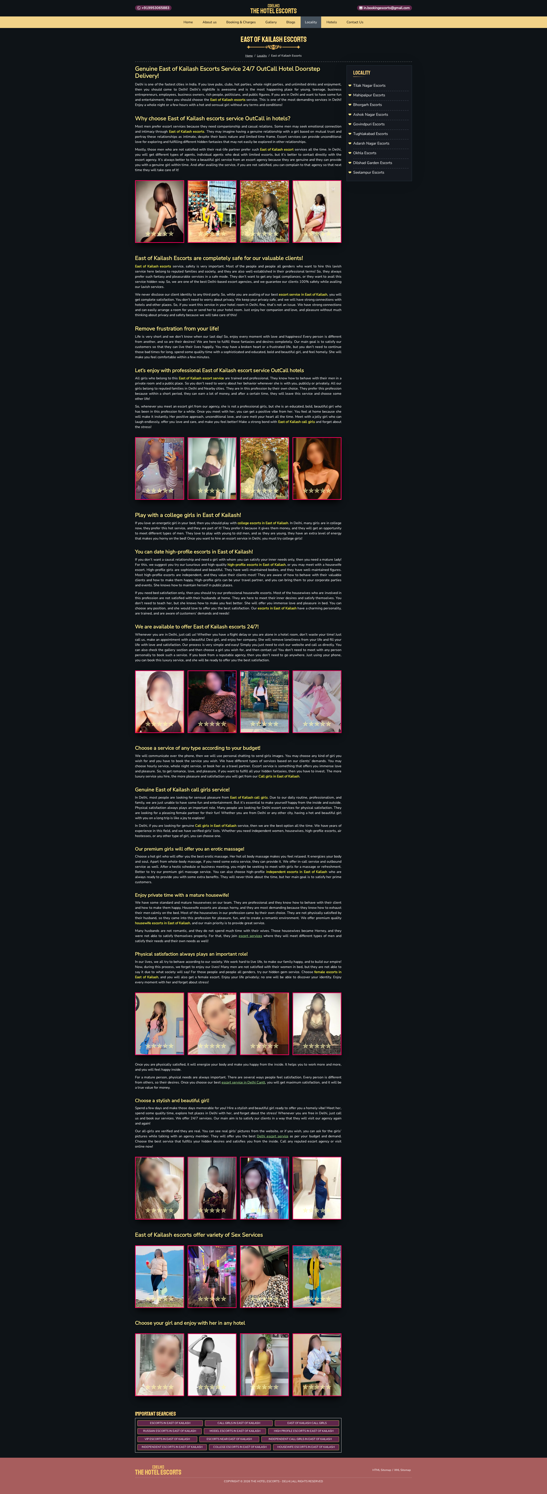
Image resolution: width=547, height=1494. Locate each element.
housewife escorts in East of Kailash (306, 1447)
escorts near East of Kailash (229, 1439)
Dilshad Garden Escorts (372, 162)
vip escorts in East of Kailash (167, 1439)
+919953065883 (155, 8)
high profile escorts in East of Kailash (304, 1431)
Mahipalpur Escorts (369, 95)
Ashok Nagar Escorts (370, 114)
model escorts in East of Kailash (235, 1431)
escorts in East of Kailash (170, 1423)
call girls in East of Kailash (239, 1423)
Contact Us (355, 22)
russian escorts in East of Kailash (169, 1431)
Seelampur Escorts (368, 172)
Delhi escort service (272, 1136)
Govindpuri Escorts (369, 124)
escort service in (235, 1082)
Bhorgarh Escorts (367, 104)
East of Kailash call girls (307, 1423)
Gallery (271, 22)
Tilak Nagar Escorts (369, 85)
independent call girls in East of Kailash (300, 1439)
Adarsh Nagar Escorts (371, 143)
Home (188, 22)
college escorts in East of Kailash (240, 1447)
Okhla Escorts (364, 152)
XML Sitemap (402, 1470)
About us (210, 22)
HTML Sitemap (381, 1470)
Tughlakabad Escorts (370, 133)
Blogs (290, 22)
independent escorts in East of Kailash (172, 1447)
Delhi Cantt (256, 1082)
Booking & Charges (241, 22)
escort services (250, 936)
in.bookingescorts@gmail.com (387, 8)
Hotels (331, 22)
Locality (311, 22)
